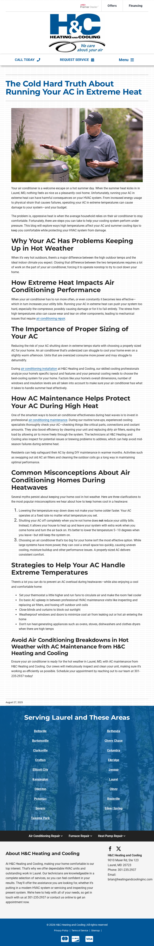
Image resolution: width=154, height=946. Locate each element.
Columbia (113, 750)
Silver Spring (113, 808)
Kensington (40, 779)
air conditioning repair (50, 318)
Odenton (40, 789)
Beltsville (40, 731)
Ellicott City (40, 769)
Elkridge (113, 760)
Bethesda (113, 731)
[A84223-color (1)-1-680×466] (77, 15)
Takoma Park (40, 818)
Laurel (113, 779)
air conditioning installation (39, 368)
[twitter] (118, 848)
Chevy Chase (114, 740)
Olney (114, 789)
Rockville (113, 799)
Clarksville (40, 750)
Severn (40, 808)
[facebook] (110, 848)
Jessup (114, 769)
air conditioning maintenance (48, 420)
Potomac (40, 799)
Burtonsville (40, 740)
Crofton (40, 760)
